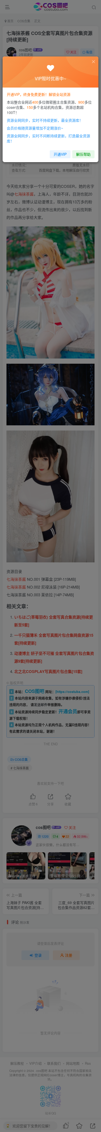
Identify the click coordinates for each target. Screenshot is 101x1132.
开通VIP (60, 154)
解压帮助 (83, 154)
